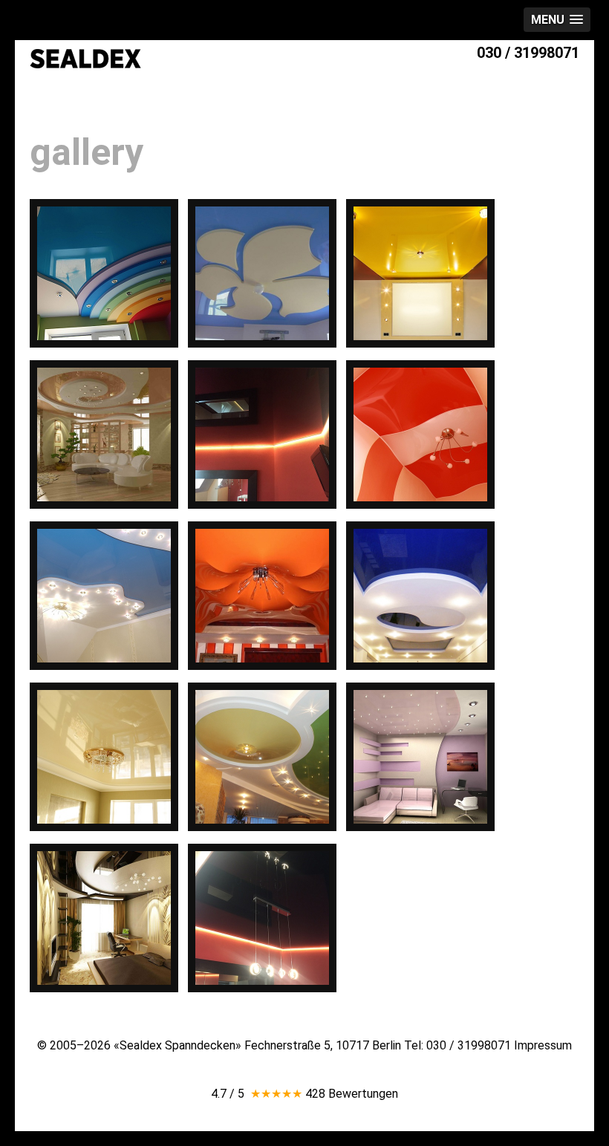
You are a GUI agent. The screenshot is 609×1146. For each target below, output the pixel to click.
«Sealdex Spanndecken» (177, 1045)
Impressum (543, 1045)
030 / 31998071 (528, 53)
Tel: (457, 1045)
